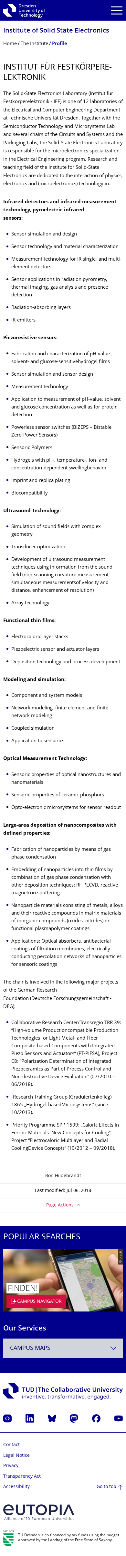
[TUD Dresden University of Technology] (24, 10)
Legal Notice (16, 1456)
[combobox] (63, 1348)
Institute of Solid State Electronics (56, 31)
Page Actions (60, 1205)
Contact (11, 1445)
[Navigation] (117, 10)
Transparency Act (22, 1476)
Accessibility (16, 1487)
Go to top (106, 1487)
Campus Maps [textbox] (30, 1348)
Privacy (10, 1466)
